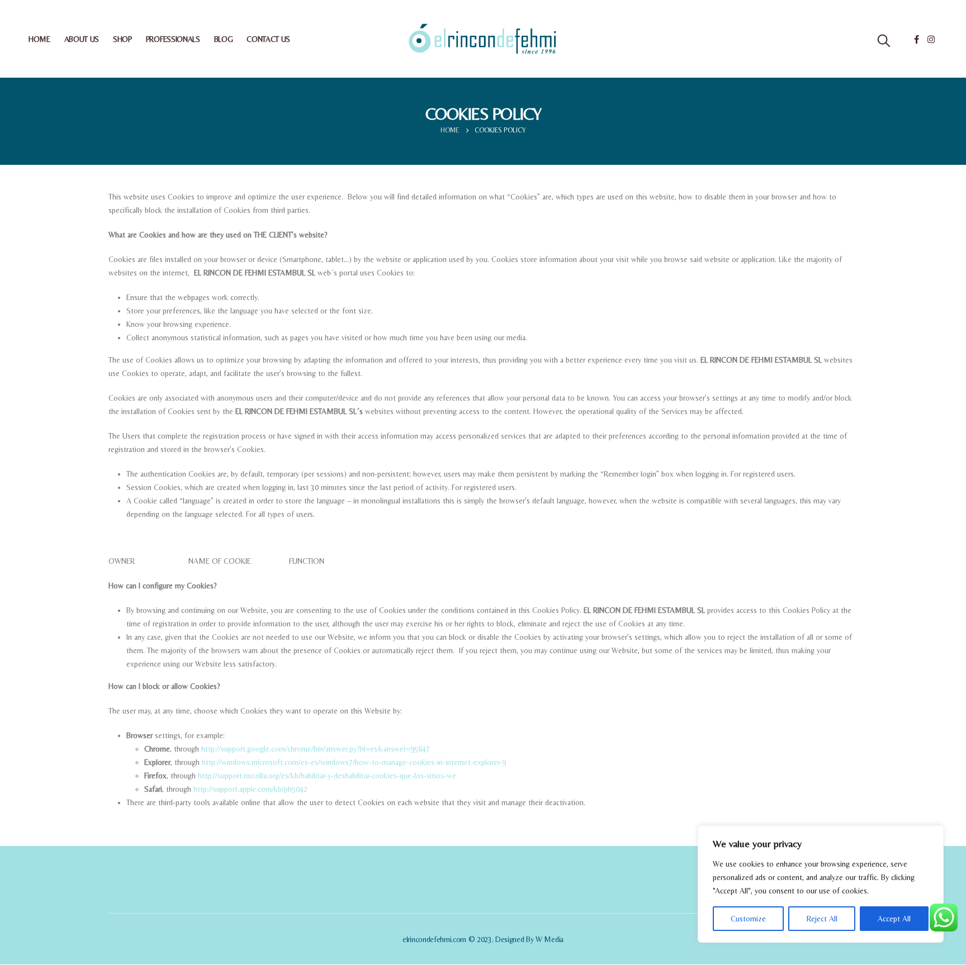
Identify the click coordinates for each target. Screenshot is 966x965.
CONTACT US (268, 39)
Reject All (822, 918)
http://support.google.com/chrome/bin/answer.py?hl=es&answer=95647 (315, 748)
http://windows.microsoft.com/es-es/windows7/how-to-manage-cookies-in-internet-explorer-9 (354, 762)
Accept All (894, 918)
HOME (39, 39)
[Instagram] (930, 39)
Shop (122, 39)
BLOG (223, 39)
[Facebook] (916, 39)
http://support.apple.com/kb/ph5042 (250, 789)
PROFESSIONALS (173, 39)
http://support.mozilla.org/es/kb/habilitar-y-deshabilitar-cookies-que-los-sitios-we (327, 775)
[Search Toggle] (884, 41)
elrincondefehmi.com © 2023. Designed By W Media (483, 939)
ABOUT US (81, 39)
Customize (748, 918)
